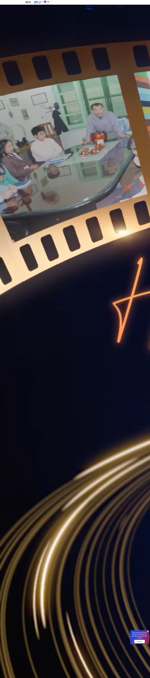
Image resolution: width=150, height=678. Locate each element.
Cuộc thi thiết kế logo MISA (119, 6)
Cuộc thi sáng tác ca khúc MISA (108, 6)
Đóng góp (139, 641)
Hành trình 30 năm (89, 7)
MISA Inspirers (99, 6)
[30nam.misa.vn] (34, 2)
